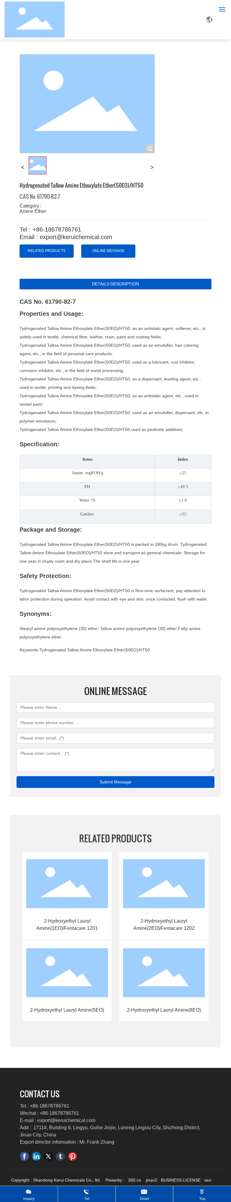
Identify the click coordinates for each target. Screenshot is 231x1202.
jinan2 (152, 1180)
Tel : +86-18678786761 (50, 229)
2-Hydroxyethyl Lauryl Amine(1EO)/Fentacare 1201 (67, 924)
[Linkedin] (36, 1156)
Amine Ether (33, 211)
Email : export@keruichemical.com (66, 237)
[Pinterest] (72, 1156)
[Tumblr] (60, 1156)
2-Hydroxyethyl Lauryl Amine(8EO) (164, 1010)
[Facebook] (24, 1156)
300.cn (134, 1180)
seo (207, 1180)
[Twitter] (48, 1156)
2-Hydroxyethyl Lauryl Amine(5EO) (67, 1010)
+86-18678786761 (49, 1105)
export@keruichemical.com (66, 1120)
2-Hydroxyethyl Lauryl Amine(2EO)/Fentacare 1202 (164, 924)
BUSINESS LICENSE (181, 1180)
